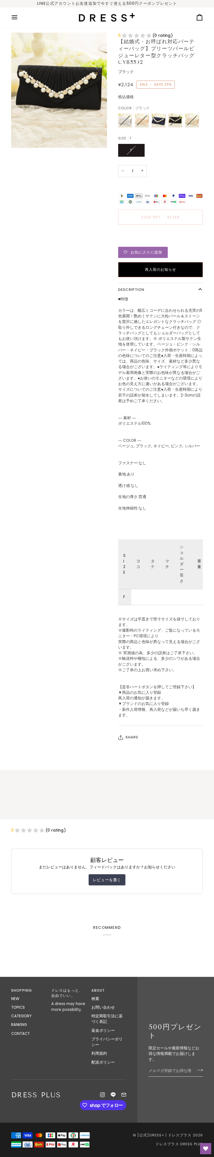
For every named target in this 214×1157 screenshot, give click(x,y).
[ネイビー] (160, 121)
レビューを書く (107, 880)
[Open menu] (19, 17)
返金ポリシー (103, 1030)
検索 (95, 998)
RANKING (19, 1024)
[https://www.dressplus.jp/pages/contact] (123, 1094)
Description (131, 289)
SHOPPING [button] (21, 990)
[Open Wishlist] (205, 1148)
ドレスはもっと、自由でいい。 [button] (67, 993)
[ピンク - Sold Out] (143, 121)
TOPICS (18, 1007)
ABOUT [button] (98, 990)
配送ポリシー (103, 1062)
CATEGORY (21, 1016)
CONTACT (20, 1033)
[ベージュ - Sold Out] (192, 121)
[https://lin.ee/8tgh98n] (113, 1094)
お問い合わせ (103, 1007)
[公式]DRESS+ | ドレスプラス (164, 1135)
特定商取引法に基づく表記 (107, 1018)
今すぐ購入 (161, 236)
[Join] (198, 1070)
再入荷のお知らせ (160, 269)
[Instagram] (102, 1094)
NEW (15, 998)
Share (131, 737)
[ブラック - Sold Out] (176, 121)
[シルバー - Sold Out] (126, 121)
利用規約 (99, 1053)
